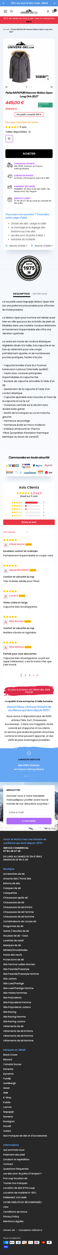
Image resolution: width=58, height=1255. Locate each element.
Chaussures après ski (15, 897)
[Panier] (53, 11)
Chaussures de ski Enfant (17, 907)
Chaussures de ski (13, 902)
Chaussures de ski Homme (18, 916)
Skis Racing (9, 1012)
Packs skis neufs (12, 954)
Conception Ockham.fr (30, 1230)
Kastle (7, 1102)
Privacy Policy (11, 1216)
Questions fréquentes (16, 1168)
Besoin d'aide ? (18, 245)
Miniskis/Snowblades (15, 950)
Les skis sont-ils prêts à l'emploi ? (22, 1173)
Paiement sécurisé (14, 1154)
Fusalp (7, 1078)
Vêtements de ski (13, 1026)
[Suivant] (51, 87)
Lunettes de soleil (13, 940)
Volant (7, 1131)
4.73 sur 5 (36, 493)
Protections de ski (13, 959)
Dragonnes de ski (13, 926)
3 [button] (29, 675)
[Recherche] (11, 11)
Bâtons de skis (11, 883)
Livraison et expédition (16, 1159)
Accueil (6, 29)
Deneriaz (8, 1069)
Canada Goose (12, 1064)
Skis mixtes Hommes (15, 992)
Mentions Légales (13, 1221)
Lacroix (7, 1107)
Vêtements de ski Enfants (18, 1031)
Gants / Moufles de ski (16, 931)
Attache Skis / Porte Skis (17, 878)
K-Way (7, 1097)
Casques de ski (12, 888)
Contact (8, 1164)
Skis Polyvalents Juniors (17, 1007)
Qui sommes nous (13, 1150)
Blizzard (7, 1059)
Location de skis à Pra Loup (19, 1188)
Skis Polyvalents (12, 997)
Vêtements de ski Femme (18, 1035)
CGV (5, 1207)
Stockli (7, 1126)
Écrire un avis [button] (29, 522)
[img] (10, 540)
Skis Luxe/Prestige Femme (18, 988)
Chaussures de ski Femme (18, 912)
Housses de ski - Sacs (15, 935)
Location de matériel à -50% (19, 1192)
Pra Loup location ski (15, 1178)
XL (9, 138)
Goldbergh (9, 1083)
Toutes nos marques (15, 1183)
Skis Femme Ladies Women (19, 964)
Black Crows (10, 1054)
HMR (5, 1092)
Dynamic (8, 1073)
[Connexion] (48, 11)
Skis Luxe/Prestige (13, 983)
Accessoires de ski (14, 873)
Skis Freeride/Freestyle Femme (21, 974)
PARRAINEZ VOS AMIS (15, 1197)
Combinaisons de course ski (19, 921)
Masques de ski (12, 945)
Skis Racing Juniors (14, 1021)
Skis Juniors (10, 978)
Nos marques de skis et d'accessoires (25, 1135)
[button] (12, 127)
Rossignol (8, 1121)
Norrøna (8, 1116)
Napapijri (8, 1111)
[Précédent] (6, 87)
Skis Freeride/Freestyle (16, 969)
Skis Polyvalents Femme (17, 1002)
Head (6, 1088)
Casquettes (10, 893)
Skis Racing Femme (14, 1016)
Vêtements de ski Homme (18, 1040)
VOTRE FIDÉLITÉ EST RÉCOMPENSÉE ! (22, 1202)
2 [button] (25, 675)
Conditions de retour (15, 1211)
